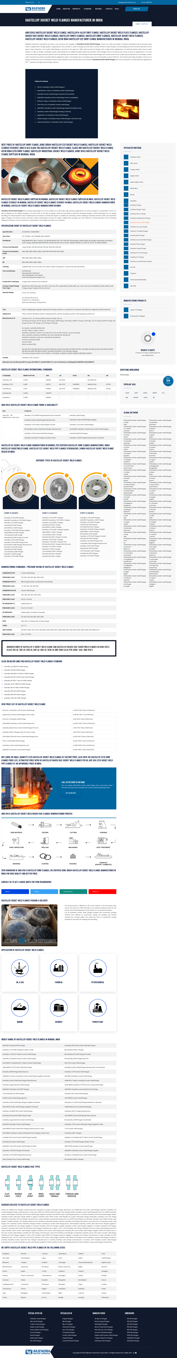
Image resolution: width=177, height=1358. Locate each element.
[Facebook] (36, 2)
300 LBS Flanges (132, 1321)
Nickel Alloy (134, 188)
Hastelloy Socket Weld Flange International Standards (55, 94)
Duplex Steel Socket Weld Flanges (106, 1335)
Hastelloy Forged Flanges (138, 248)
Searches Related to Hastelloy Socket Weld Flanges (55, 122)
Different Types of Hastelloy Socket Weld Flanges (54, 101)
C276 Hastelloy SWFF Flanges (90, 551)
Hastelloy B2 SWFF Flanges (89, 548)
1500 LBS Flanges (132, 1332)
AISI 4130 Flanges (35, 1341)
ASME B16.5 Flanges (133, 1338)
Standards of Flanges (137, 316)
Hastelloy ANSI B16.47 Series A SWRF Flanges (19, 673)
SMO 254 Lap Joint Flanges (104, 1330)
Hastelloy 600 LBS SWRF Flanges (15, 691)
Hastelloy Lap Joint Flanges (138, 227)
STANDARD (87, 9)
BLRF (136, 393)
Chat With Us (67, 892)
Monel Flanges (35, 1335)
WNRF (155, 393)
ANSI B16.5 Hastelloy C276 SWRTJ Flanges (56, 520)
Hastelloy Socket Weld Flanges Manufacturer (40, 420)
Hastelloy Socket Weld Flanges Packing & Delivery (54, 112)
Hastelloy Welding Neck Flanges (140, 218)
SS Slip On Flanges (101, 1319)
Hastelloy (133, 201)
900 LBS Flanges (132, 1330)
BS (154, 397)
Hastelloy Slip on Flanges (138, 214)
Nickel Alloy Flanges (36, 1338)
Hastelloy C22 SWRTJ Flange (51, 546)
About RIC (66, 9)
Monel (132, 195)
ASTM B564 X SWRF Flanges (13, 528)
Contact (109, 9)
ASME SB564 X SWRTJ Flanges (52, 532)
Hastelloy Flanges (135, 205)
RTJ (163, 393)
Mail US (7, 892)
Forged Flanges (67, 1319)
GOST (146, 397)
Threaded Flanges (68, 1332)
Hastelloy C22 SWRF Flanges (13, 523)
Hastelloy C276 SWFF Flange (89, 556)
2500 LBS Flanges (132, 1335)
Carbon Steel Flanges (37, 1324)
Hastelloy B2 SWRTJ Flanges (51, 554)
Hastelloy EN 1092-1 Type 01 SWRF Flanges (18, 680)
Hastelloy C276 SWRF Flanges (14, 518)
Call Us (36, 892)
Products (76, 9)
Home (58, 9)
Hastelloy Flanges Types (138, 209)
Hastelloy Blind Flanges (137, 235)
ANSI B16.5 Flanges (133, 1341)
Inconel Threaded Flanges (103, 1332)
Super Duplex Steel (136, 182)
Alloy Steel (133, 163)
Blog (117, 9)
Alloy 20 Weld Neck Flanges (104, 1327)
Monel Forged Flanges (102, 1321)
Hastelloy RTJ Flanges (137, 257)
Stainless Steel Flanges (38, 1319)
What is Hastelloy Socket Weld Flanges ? (51, 87)
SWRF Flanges (11, 513)
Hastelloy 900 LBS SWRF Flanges (15, 694)
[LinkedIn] (41, 2)
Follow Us (95, 892)
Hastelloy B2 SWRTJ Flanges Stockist (54, 537)
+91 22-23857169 (146, 2)
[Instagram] (43, 2)
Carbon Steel (134, 169)
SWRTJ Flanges (49, 513)
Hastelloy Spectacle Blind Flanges (141, 240)
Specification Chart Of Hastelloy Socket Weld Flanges (55, 91)
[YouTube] (45, 2)
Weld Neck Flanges (68, 1327)
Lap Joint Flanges (68, 1330)
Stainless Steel (135, 157)
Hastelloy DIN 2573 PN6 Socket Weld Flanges (19, 677)
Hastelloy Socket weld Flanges (139, 222)
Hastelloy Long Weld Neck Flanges (141, 261)
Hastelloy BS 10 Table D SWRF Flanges (16, 687)
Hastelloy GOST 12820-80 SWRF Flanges (17, 684)
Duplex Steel (134, 176)
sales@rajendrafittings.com (127, 2)
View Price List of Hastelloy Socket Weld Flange (53, 105)
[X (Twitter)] (39, 2)
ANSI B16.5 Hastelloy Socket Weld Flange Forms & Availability (57, 98)
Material (98, 9)
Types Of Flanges (136, 310)
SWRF (145, 393)
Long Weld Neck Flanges (70, 1341)
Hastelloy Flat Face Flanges (139, 253)
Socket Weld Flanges (69, 1335)
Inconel (132, 267)
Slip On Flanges (67, 1324)
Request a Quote (148, 350)
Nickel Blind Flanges (101, 1324)
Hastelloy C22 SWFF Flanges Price (91, 541)
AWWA (135, 397)
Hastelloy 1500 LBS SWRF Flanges (15, 698)
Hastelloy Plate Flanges (137, 244)
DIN (126, 397)
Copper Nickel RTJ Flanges (104, 1338)
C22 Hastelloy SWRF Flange (13, 535)
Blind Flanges (66, 1321)
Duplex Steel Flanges (37, 1327)
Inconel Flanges (35, 1332)
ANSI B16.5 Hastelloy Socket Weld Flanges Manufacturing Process (59, 108)
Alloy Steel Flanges (36, 1321)
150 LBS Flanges (132, 1319)
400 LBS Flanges (132, 1324)
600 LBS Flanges (132, 1327)
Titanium (133, 273)
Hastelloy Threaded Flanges (139, 231)
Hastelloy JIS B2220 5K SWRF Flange (16, 666)
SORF (127, 393)
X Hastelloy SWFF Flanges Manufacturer (93, 543)
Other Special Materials (138, 280)
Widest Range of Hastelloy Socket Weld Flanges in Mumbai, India (59, 119)
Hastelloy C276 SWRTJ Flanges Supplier (55, 530)
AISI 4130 (133, 286)
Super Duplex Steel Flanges (39, 1330)
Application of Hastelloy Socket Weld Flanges (52, 115)
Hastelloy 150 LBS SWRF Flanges (14, 670)
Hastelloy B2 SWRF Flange (12, 525)
